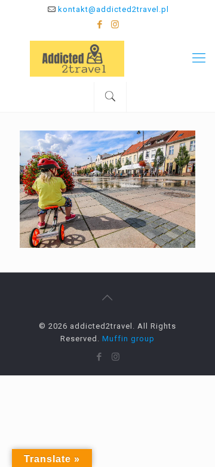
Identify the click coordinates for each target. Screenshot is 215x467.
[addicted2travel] (107, 58)
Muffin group (128, 338)
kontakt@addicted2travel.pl (113, 9)
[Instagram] (115, 24)
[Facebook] (100, 24)
